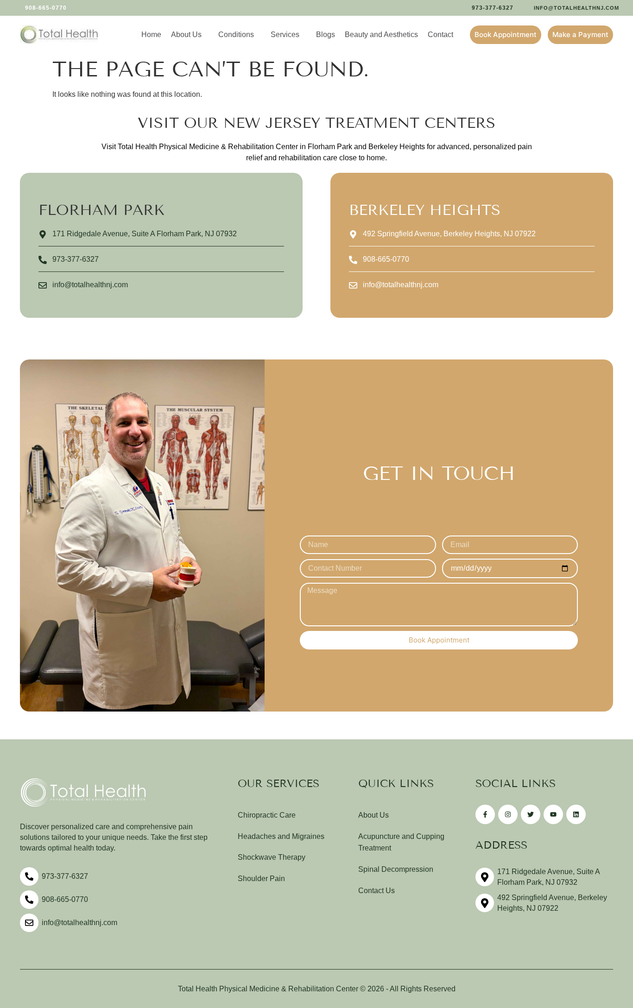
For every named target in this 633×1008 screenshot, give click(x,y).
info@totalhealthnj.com (79, 922)
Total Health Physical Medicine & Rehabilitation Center (268, 989)
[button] (40, 8)
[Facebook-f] (485, 814)
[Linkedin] (576, 814)
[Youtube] (553, 814)
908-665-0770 (65, 899)
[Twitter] (530, 814)
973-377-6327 (65, 876)
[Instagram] (508, 814)
